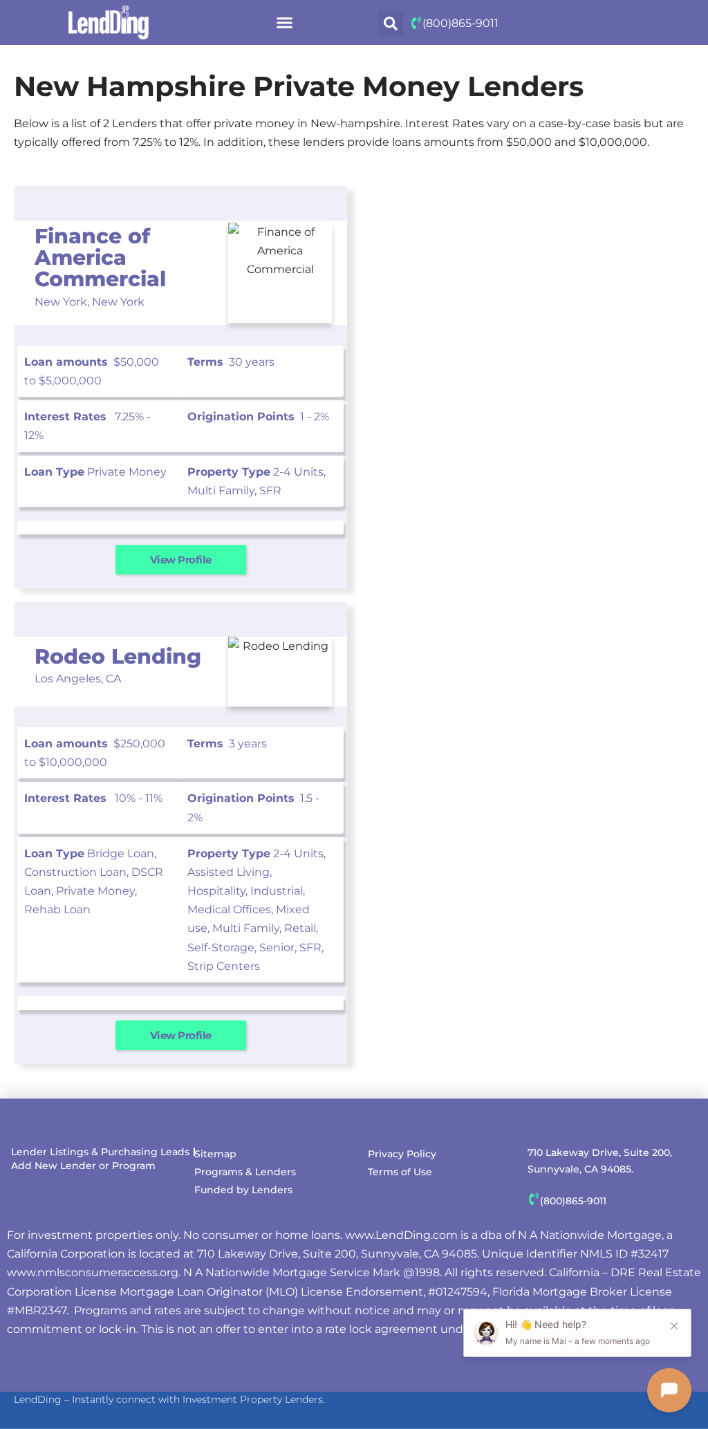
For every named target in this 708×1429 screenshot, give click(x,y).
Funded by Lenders (243, 1190)
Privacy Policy (402, 1154)
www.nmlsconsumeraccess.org (92, 1272)
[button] (284, 23)
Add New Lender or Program (83, 1165)
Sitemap (215, 1154)
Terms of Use (400, 1172)
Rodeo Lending (118, 656)
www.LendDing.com (401, 1235)
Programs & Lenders (245, 1172)
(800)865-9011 (460, 23)
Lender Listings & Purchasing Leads (100, 1152)
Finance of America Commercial (100, 257)
